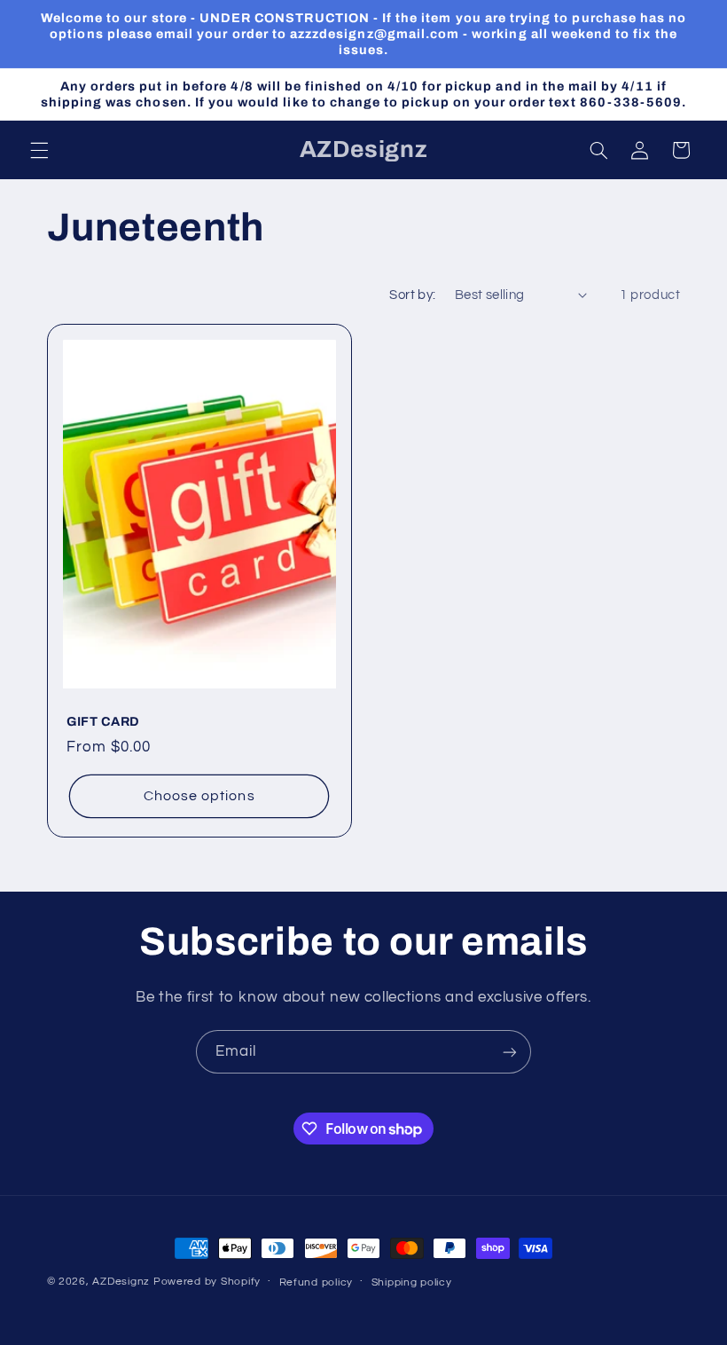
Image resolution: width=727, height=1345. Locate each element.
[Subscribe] (509, 1052)
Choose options (198, 797)
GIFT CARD (103, 722)
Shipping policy (411, 1282)
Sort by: (412, 295)
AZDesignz (121, 1281)
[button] (39, 150)
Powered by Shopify (207, 1281)
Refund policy (316, 1282)
